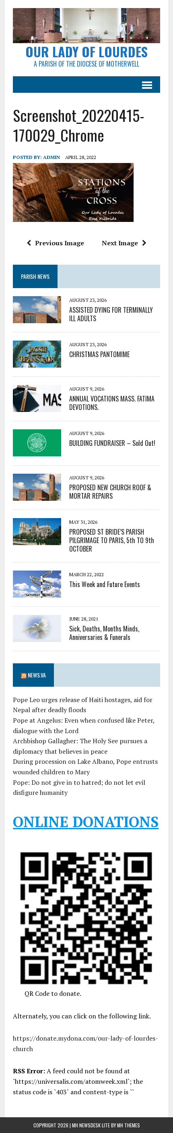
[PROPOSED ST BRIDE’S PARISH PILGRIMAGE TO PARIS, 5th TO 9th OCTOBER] (37, 539)
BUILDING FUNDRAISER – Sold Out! (112, 443)
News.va (37, 675)
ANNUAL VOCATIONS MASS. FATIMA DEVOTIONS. (111, 403)
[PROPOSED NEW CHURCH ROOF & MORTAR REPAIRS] (37, 495)
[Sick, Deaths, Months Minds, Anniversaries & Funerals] (37, 636)
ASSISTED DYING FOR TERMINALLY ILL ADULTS (111, 314)
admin (51, 157)
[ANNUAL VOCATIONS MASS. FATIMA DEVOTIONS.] (37, 406)
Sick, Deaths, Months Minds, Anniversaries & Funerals (104, 633)
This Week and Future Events (104, 584)
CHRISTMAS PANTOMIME (99, 354)
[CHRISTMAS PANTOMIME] (37, 362)
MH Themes (128, 1125)
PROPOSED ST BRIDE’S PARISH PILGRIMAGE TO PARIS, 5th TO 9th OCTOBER (111, 540)
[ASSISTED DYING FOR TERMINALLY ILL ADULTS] (37, 318)
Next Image (120, 242)
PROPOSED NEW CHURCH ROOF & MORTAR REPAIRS (110, 492)
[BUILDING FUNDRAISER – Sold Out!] (37, 451)
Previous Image (59, 242)
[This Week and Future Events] (37, 591)
